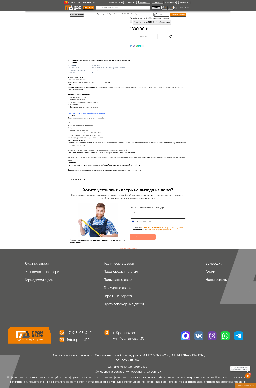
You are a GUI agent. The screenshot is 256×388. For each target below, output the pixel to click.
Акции (210, 272)
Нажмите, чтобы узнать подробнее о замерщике (86, 113)
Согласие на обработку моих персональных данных (162, 228)
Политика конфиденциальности (128, 366)
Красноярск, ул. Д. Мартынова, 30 (81, 2)
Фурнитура (101, 14)
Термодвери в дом (39, 280)
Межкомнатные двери (42, 272)
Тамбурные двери (118, 288)
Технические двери (119, 263)
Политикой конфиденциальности (159, 230)
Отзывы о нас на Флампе (128, 248)
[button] (155, 14)
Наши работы (216, 280)
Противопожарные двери (124, 304)
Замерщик (214, 263)
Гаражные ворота (118, 296)
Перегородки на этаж (121, 272)
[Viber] (134, 46)
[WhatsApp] (137, 46)
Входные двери (37, 264)
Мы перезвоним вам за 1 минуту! (147, 208)
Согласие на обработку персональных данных (128, 371)
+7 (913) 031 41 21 (184, 8)
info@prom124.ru (80, 340)
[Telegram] (131, 46)
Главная (90, 14)
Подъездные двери (119, 280)
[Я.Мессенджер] (139, 46)
